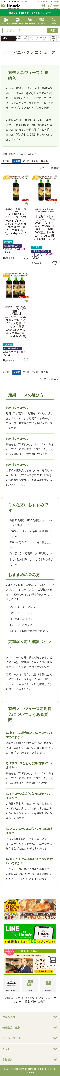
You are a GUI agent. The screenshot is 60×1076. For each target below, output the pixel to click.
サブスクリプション (39, 38)
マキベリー (20, 38)
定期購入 (12, 154)
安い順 (26, 161)
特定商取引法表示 (35, 1001)
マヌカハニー (46, 38)
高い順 (35, 161)
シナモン (31, 38)
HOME (4, 154)
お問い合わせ (54, 1)
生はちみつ (53, 38)
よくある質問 (42, 1)
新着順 (44, 161)
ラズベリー (26, 38)
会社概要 (29, 997)
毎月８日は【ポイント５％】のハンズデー (30, 12)
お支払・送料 (13, 997)
